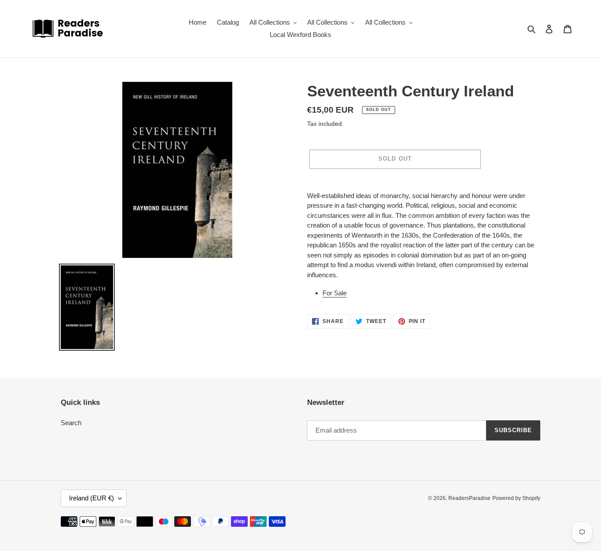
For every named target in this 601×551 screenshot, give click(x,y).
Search (71, 422)
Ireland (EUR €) (91, 498)
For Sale (334, 293)
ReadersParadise (469, 498)
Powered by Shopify (516, 498)
